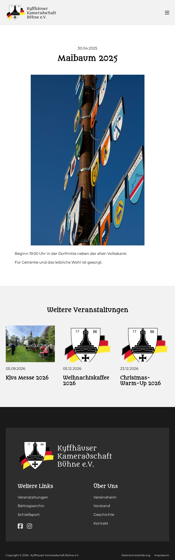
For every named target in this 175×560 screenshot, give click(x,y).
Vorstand (101, 506)
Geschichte (103, 514)
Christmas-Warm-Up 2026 (140, 380)
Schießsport (29, 514)
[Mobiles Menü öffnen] (167, 12)
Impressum (161, 555)
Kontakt (100, 523)
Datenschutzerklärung (135, 555)
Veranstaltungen (33, 497)
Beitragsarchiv (31, 506)
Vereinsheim (105, 497)
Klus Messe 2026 (27, 378)
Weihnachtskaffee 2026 (86, 380)
